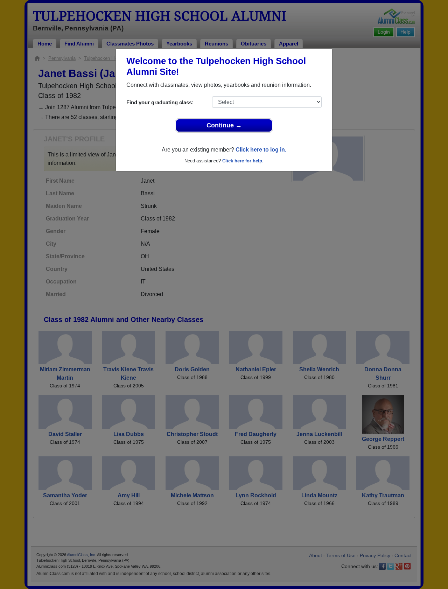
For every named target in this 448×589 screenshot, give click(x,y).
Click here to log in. (261, 150)
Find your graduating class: (160, 102)
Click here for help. (243, 160)
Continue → (224, 125)
